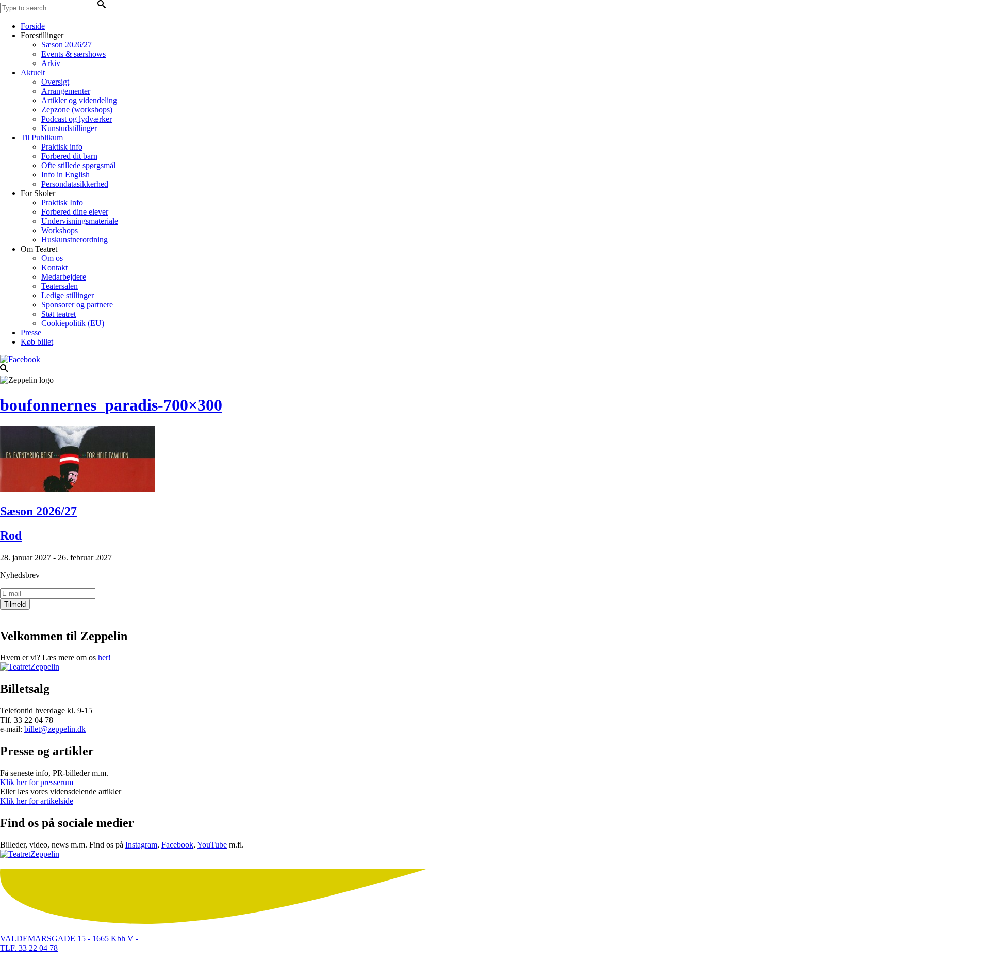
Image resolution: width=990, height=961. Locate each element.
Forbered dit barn (69, 156)
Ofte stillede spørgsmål (78, 165)
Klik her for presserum (36, 782)
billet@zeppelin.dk (55, 729)
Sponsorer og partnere (77, 304)
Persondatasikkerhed (74, 184)
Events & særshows (73, 54)
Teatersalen (59, 286)
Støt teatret (58, 314)
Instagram (141, 844)
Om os (52, 258)
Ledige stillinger (67, 295)
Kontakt (54, 267)
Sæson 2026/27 (66, 44)
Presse (31, 332)
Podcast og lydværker (76, 119)
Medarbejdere (63, 276)
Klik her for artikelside (36, 800)
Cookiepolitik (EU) (72, 323)
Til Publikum (42, 137)
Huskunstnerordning (74, 239)
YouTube (212, 844)
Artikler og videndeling (79, 100)
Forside (33, 26)
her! (104, 657)
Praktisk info (61, 146)
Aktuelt (33, 72)
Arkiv (50, 63)
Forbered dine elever (74, 211)
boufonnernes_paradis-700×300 (111, 405)
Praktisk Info (62, 202)
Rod (11, 535)
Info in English (65, 174)
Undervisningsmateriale (79, 221)
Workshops (59, 230)
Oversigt (55, 81)
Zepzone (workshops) (76, 109)
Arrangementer (65, 91)
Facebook (177, 844)
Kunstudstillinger (69, 128)
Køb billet (37, 341)
